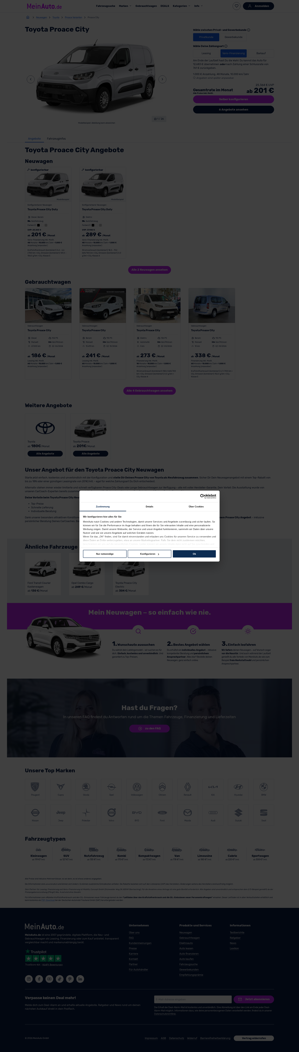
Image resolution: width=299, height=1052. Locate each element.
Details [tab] (149, 506)
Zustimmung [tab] (103, 506)
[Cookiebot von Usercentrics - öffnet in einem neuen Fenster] (202, 496)
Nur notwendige (105, 554)
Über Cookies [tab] (196, 506)
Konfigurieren (147, 554)
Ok (194, 554)
